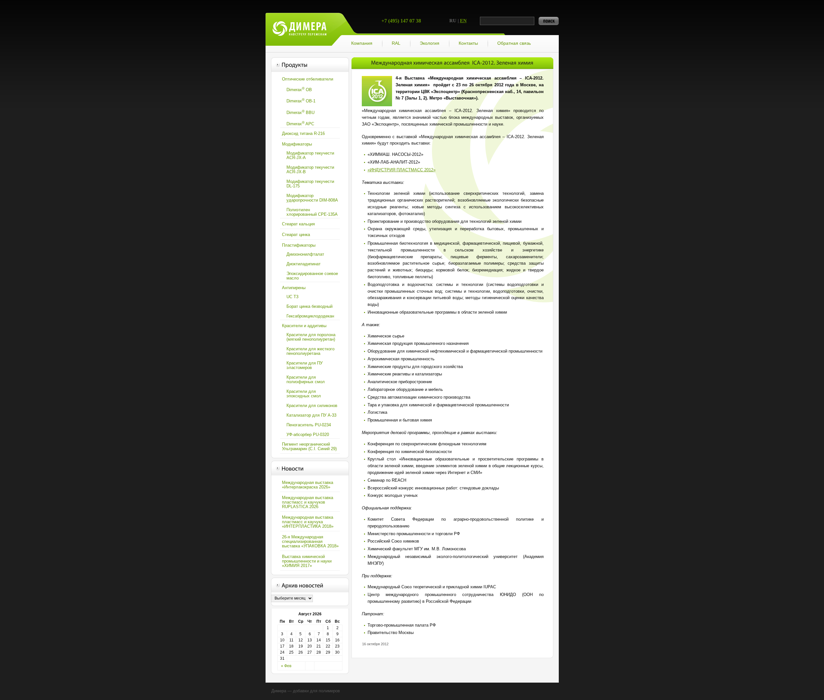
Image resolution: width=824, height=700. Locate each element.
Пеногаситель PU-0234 (308, 424)
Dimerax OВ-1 (300, 100)
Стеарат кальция (298, 224)
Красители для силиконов (311, 405)
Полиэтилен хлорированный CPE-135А (312, 212)
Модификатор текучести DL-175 (310, 183)
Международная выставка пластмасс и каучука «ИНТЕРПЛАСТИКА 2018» (307, 522)
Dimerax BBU (300, 112)
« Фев (286, 666)
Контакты (468, 43)
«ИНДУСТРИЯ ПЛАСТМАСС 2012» (401, 169)
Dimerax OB (299, 89)
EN (463, 20)
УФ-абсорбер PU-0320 (307, 434)
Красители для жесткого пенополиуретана (310, 351)
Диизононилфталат (305, 254)
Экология (429, 43)
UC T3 (292, 296)
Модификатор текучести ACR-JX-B (310, 169)
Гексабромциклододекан (310, 316)
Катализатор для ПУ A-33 (311, 415)
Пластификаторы (298, 245)
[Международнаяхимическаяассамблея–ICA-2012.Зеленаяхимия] (452, 62)
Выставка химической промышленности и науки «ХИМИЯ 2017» (307, 561)
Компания (361, 43)
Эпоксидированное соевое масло (312, 275)
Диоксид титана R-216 (303, 133)
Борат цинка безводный (309, 306)
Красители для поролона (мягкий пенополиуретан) (310, 337)
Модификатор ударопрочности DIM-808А (312, 198)
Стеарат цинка (296, 234)
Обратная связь (514, 43)
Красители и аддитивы (304, 325)
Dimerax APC (300, 123)
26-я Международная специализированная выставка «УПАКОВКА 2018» (310, 541)
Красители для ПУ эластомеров (304, 365)
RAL (396, 43)
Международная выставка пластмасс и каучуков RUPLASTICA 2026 (307, 502)
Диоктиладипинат (303, 263)
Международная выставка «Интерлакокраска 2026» (307, 484)
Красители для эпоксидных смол (303, 393)
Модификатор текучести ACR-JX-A (310, 155)
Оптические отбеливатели (307, 79)
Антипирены (293, 287)
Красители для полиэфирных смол (305, 379)
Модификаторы (297, 144)
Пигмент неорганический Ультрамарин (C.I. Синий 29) (309, 446)
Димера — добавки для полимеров (299, 29)
